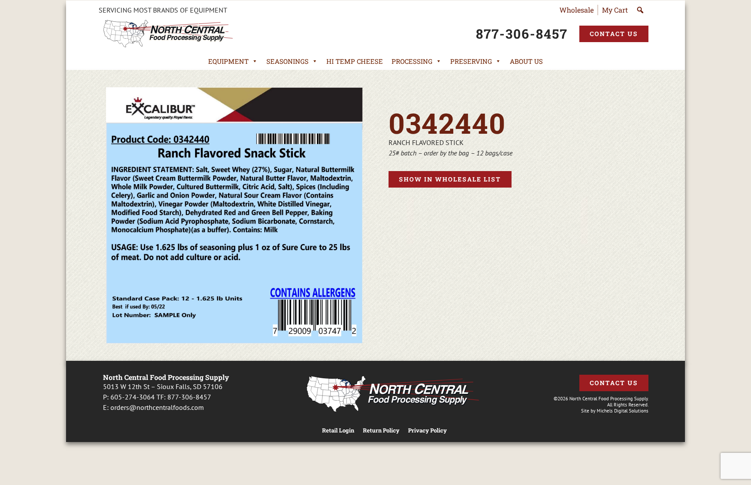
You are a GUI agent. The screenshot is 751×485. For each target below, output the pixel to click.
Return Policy (381, 430)
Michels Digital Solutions (622, 411)
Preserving (471, 61)
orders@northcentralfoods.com (157, 407)
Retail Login (338, 430)
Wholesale (576, 9)
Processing (412, 61)
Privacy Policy (427, 430)
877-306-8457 (189, 397)
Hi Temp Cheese (354, 61)
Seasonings (287, 61)
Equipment (228, 61)
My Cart (615, 9)
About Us (526, 61)
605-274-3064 (132, 397)
